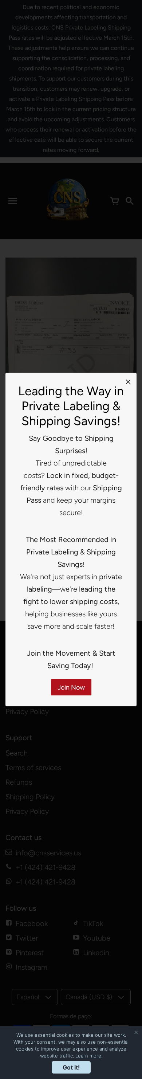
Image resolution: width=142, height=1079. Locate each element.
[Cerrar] (128, 381)
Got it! (71, 1067)
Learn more (88, 1056)
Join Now (71, 687)
